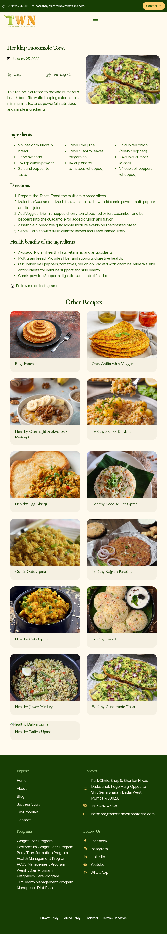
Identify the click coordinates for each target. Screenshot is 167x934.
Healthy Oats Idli (106, 639)
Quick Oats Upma (30, 571)
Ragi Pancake (26, 364)
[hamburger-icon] (95, 21)
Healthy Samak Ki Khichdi (113, 431)
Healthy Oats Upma (31, 639)
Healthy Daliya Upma (33, 732)
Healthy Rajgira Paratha (111, 571)
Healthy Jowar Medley (33, 707)
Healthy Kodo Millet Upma (114, 504)
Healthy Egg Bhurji (31, 504)
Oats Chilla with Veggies (113, 364)
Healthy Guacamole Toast (113, 707)
